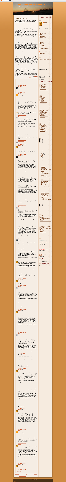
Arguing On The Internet (44, 187)
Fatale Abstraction (42, 122)
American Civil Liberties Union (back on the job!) (46, 59)
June (41, 157)
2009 (41, 209)
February (42, 201)
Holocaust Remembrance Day (44, 182)
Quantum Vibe (42, 217)
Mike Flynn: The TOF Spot (43, 113)
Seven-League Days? (43, 184)
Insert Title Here (42, 118)
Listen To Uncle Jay (42, 115)
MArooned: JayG (42, 114)
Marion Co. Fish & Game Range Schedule (45, 228)
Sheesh (42, 172)
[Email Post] (32, 76)
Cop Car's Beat (42, 85)
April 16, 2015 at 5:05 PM (22, 278)
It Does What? (43, 192)
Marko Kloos (42, 45)
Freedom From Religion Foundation (45, 62)
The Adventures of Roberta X (31, 4)
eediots (29, 77)
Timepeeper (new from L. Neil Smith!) (45, 218)
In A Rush (42, 160)
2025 (41, 139)
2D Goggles (41, 215)
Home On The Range (43, 120)
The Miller (41, 96)
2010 (41, 208)
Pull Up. (41, 54)
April (41, 159)
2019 (41, 145)
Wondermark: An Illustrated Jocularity (45, 221)
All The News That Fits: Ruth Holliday (45, 226)
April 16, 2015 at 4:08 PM (22, 237)
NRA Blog (41, 231)
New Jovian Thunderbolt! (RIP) (44, 110)
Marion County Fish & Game (45, 193)
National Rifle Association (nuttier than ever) (46, 60)
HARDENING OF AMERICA (44, 49)
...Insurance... (42, 171)
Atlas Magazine (42, 227)
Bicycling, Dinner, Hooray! (44, 188)
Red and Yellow (42, 43)
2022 (41, 142)
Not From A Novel (43, 185)
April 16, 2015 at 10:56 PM (22, 469)
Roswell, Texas (42, 219)
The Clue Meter (42, 98)
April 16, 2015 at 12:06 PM (22, 109)
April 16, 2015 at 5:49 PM (22, 309)
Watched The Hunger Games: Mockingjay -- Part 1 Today (45, 176)
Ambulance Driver (42, 131)
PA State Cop (42, 108)
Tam (19, 238)
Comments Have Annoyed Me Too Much (46, 180)
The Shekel (41, 95)
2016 (41, 149)
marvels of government (35, 77)
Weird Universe (42, 236)
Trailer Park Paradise (43, 89)
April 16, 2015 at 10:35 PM (22, 443)
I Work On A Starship (43, 33)
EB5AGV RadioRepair (43, 125)
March (42, 200)
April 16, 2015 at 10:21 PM (22, 429)
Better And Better (42, 53)
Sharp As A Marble (42, 101)
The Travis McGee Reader (43, 94)
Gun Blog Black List (43, 121)
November (42, 152)
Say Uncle (41, 104)
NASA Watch (42, 230)
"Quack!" (42, 197)
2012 (41, 206)
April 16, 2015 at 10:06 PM (22, 408)
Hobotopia (41, 220)
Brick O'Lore (42, 129)
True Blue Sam (42, 88)
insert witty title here (43, 86)
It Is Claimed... (43, 166)
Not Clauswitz (42, 109)
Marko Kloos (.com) (42, 97)
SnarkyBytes (42, 100)
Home (26, 474)
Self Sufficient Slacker (43, 103)
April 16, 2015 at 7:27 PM (22, 353)
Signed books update (42, 46)
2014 (41, 204)
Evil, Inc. (41, 216)
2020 (41, 144)
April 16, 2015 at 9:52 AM (22, 85)
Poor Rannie (42, 175)
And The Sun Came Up (44, 194)
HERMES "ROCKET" (43, 37)
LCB (19, 93)
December (42, 151)
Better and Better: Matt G (43, 130)
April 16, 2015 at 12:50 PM (22, 140)
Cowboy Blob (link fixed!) (43, 126)
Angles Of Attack (43, 162)
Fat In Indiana (42, 123)
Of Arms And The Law (43, 232)
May (41, 158)
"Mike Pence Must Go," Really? (45, 181)
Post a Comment (18, 471)
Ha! (41, 183)
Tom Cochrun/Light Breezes (44, 48)
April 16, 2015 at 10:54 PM (22, 463)
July (41, 156)
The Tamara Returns (43, 168)
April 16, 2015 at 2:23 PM (22, 183)
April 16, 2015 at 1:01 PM (22, 154)
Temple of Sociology (42, 234)
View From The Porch (43, 42)
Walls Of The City (42, 87)
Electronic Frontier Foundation (44, 61)
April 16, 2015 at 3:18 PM (22, 205)
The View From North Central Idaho (45, 92)
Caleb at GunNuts (42, 128)
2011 (41, 207)
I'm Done (42, 179)
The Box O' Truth (42, 235)
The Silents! (42, 161)
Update (41, 34)
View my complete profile (43, 30)
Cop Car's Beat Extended (43, 51)
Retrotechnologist (42, 36)
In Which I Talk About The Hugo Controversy (45, 174)
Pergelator (41, 107)
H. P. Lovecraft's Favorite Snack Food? (46, 199)
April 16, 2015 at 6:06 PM (22, 332)
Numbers (42, 163)
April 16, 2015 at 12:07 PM (22, 115)
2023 (41, 141)
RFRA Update (42, 198)
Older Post (35, 474)
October (42, 153)
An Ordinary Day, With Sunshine (45, 186)
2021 (41, 143)
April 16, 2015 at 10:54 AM (22, 92)
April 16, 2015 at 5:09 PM (22, 285)
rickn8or (19, 86)
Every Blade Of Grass (43, 124)
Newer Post (17, 474)
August (42, 155)
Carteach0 (41, 127)
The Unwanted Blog (42, 93)
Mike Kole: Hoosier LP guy (43, 112)
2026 (41, 138)
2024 (41, 140)
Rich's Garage (42, 105)
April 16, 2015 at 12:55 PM (22, 144)
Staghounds (41, 99)
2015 (41, 150)
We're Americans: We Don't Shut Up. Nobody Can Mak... (46, 196)
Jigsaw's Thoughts (42, 117)
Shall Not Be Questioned (43, 102)
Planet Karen (42, 222)
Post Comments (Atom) (22, 476)
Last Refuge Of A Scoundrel (44, 116)
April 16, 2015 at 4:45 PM (22, 259)
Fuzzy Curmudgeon (21, 141)
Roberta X (19, 145)
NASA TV (41, 229)
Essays (31, 77)
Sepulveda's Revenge (42, 241)
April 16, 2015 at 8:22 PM (22, 368)
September (42, 154)
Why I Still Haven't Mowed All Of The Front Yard (46, 170)
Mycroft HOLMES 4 (43, 111)
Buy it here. (40, 18)
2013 (41, 205)
